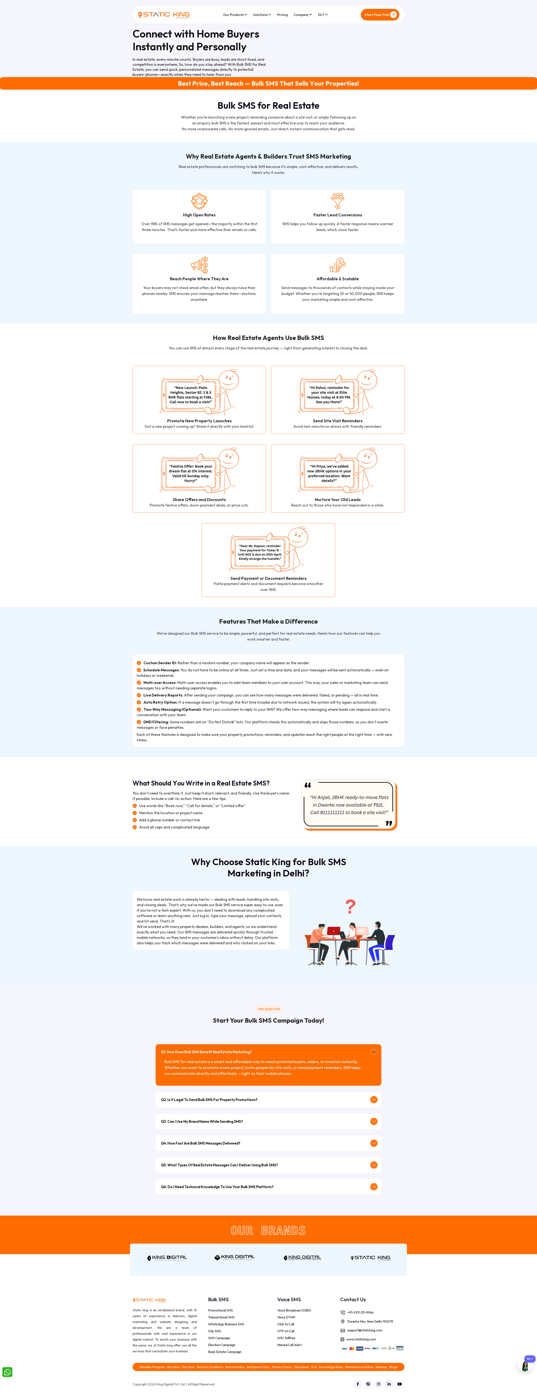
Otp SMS (214, 1331)
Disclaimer (301, 1367)
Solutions (260, 15)
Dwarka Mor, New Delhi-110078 (370, 1321)
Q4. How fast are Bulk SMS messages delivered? (200, 1143)
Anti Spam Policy (258, 1367)
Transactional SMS (221, 1317)
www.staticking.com (361, 1339)
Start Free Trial (377, 15)
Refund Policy (235, 1367)
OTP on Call (285, 1331)
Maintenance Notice (359, 1367)
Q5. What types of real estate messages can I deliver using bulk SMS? (219, 1165)
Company (301, 15)
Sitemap (381, 1367)
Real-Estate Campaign (224, 1351)
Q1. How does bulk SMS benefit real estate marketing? (206, 1052)
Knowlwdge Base (331, 1367)
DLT (321, 15)
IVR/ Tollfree (286, 1338)
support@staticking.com (364, 1330)
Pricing (282, 15)
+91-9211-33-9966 (360, 1312)
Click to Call (285, 1324)
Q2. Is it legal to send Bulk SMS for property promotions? (209, 1099)
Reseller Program (152, 1367)
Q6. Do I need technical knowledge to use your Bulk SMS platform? (217, 1187)
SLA (314, 1367)
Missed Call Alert (289, 1344)
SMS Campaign (219, 1338)
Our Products (233, 15)
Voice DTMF (286, 1317)
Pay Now (188, 1367)
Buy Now (173, 1367)
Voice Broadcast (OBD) (294, 1310)
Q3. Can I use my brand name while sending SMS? (202, 1121)
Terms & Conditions (210, 1367)
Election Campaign (221, 1344)
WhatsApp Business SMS (226, 1324)
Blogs (393, 1367)
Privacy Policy (282, 1367)
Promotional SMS (220, 1310)
